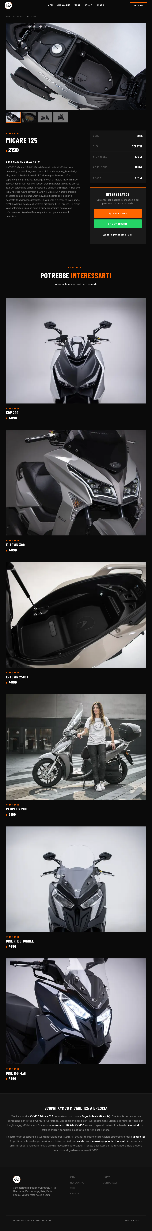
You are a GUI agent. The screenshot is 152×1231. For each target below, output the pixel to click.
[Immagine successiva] (140, 66)
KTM (50, 5)
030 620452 (120, 213)
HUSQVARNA (63, 5)
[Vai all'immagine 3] (44, 117)
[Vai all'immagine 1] (13, 117)
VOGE (77, 5)
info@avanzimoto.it (120, 234)
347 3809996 (120, 223)
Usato (100, 5)
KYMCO (88, 5)
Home (8, 16)
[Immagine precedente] (11, 66)
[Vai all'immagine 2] (29, 117)
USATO (106, 1177)
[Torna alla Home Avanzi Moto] (8, 5)
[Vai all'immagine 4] (60, 117)
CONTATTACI (138, 5)
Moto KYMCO (18, 16)
